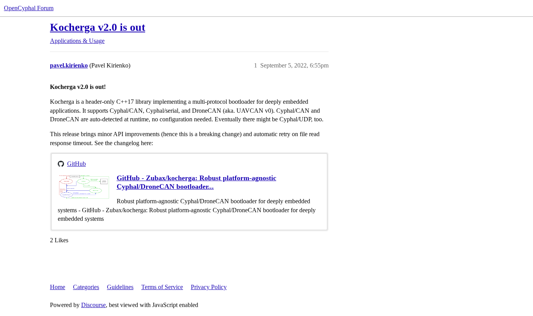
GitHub (76, 163)
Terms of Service (162, 287)
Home (57, 287)
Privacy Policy (209, 287)
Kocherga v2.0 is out (97, 27)
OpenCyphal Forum (28, 8)
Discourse (93, 305)
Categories (86, 287)
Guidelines (120, 287)
